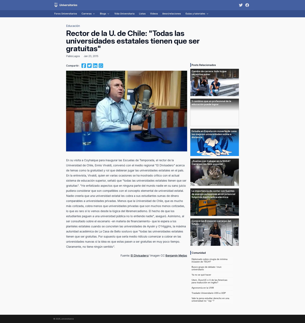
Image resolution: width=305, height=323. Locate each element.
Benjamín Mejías (176, 255)
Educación (73, 25)
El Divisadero (139, 255)
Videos (154, 13)
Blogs (103, 13)
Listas (142, 13)
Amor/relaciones (171, 13)
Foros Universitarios (65, 13)
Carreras (86, 13)
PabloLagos (73, 56)
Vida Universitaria (124, 13)
